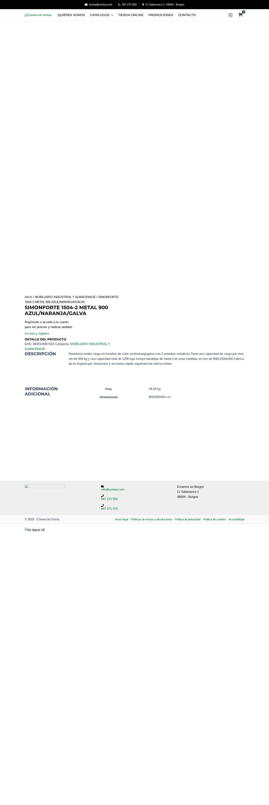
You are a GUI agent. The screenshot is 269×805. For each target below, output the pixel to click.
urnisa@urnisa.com (100, 4)
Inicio (28, 297)
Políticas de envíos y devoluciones (151, 519)
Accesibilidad (236, 519)
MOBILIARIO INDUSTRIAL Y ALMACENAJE (65, 297)
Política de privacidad (187, 519)
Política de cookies (214, 519)
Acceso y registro (37, 333)
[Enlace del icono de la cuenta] (230, 15)
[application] (111, 15)
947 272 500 (129, 4)
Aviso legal (121, 519)
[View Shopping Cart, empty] (240, 15)
